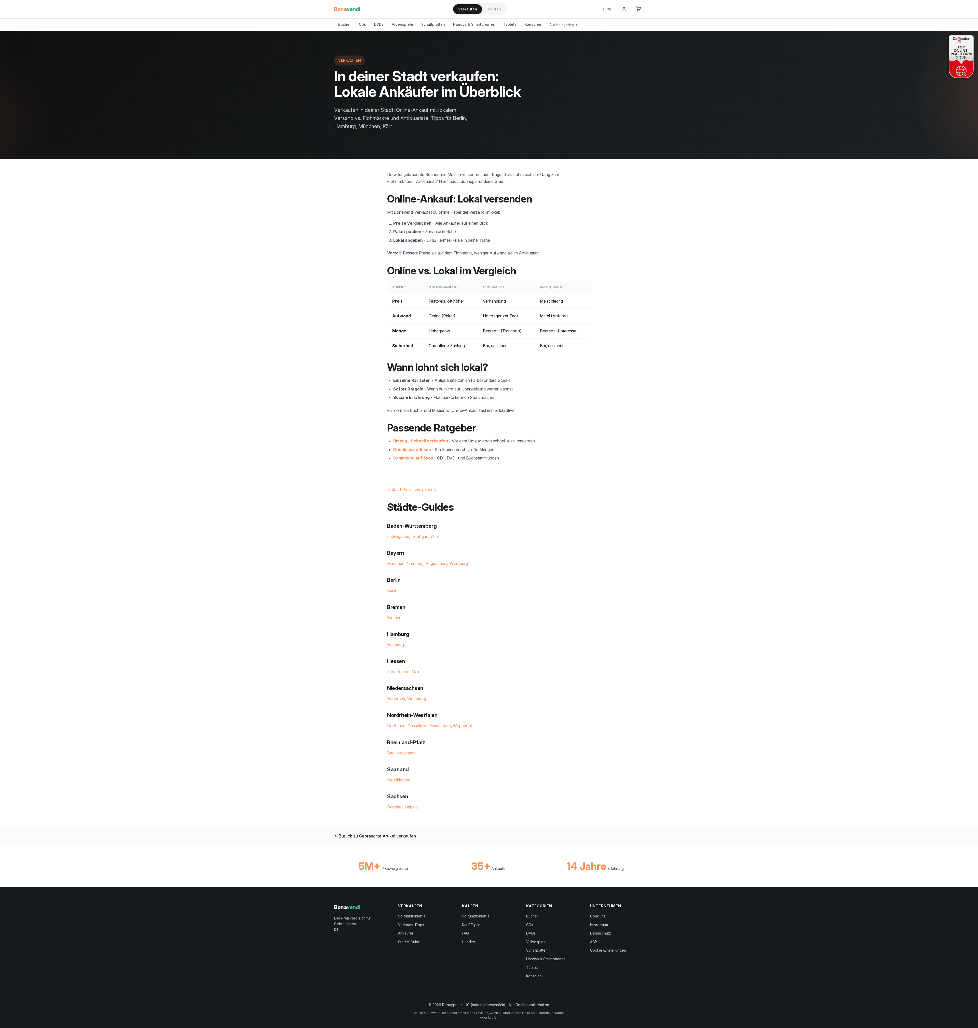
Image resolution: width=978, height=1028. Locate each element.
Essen (435, 725)
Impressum (599, 925)
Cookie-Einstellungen (608, 950)
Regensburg (437, 563)
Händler (468, 942)
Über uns (597, 916)
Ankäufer (405, 933)
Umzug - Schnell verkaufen (420, 440)
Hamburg (395, 644)
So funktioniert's (412, 916)
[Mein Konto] (624, 9)
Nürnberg (415, 563)
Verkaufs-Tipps (411, 925)
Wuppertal (462, 725)
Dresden (395, 806)
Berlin (392, 590)
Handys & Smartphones (474, 24)
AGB (593, 942)
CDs (362, 24)
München (395, 563)
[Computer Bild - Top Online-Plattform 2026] (961, 56)
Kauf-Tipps (471, 925)
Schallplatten (433, 24)
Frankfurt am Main (403, 671)
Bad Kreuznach (401, 752)
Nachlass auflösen (412, 449)
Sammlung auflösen (413, 458)
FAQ (465, 933)
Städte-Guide (409, 942)
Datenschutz (600, 933)
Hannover (396, 698)
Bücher (344, 24)
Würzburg (459, 563)
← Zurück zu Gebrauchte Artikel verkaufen (375, 835)
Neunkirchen (398, 779)
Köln (447, 725)
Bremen (394, 617)
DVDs (379, 24)
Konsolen (533, 24)
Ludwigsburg (399, 536)
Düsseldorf (417, 725)
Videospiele (402, 24)
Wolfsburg (416, 698)
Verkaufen (467, 9)
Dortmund (396, 725)
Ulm (434, 536)
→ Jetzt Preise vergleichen (411, 489)
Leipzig (411, 806)
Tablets (510, 24)
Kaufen (494, 9)
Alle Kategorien (563, 25)
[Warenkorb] (638, 9)
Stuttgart (421, 536)
